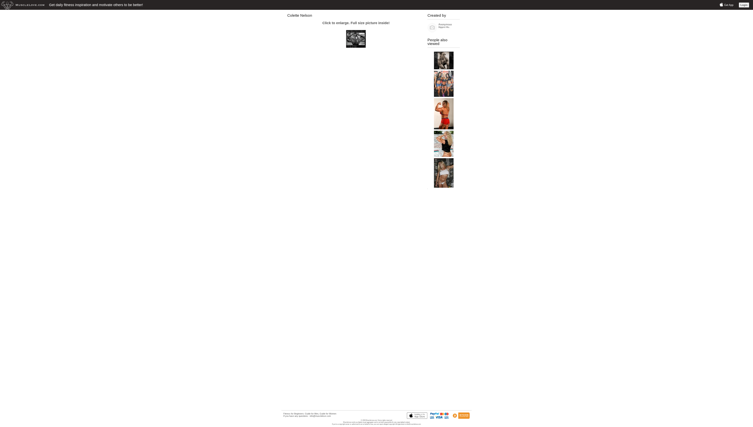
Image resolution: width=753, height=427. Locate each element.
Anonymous (445, 24)
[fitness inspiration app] (416, 418)
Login (744, 5)
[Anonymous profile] (432, 31)
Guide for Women (328, 413)
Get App (728, 5)
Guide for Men (311, 413)
